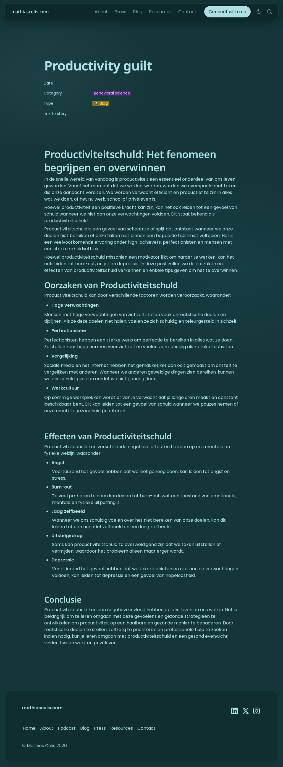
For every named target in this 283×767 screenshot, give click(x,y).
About (101, 12)
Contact (187, 12)
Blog (137, 12)
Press (120, 12)
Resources (160, 12)
